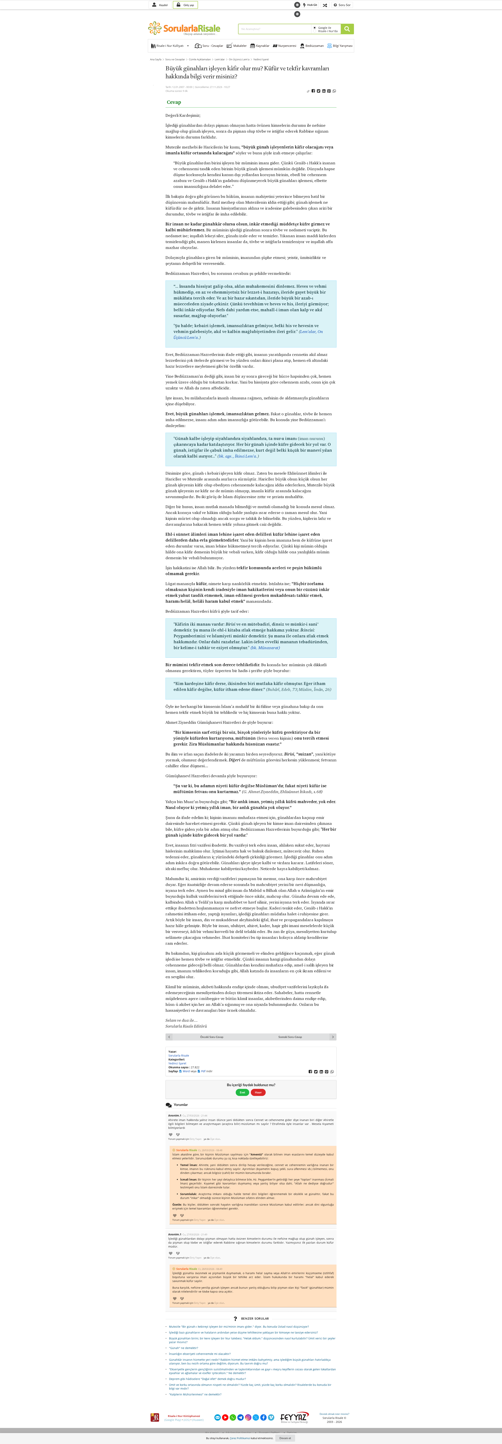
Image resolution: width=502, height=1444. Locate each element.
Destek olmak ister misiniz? (334, 1414)
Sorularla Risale (178, 1055)
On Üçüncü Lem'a (239, 59)
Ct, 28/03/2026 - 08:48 (210, 1150)
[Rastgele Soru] (325, 5)
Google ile (324, 27)
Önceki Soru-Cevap (211, 1037)
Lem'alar (220, 59)
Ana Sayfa (155, 59)
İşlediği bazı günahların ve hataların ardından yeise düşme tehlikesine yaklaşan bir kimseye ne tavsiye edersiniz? (243, 1332)
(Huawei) (198, 1420)
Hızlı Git (312, 4)
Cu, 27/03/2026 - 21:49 (195, 1234)
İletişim (292, 1433)
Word (187, 1071)
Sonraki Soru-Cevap (290, 1037)
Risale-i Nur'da (328, 31)
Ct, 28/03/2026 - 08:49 (210, 1269)
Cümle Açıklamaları (200, 59)
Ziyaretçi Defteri (269, 1433)
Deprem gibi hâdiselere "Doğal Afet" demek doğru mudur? (207, 1379)
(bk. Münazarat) (265, 647)
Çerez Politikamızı (240, 1438)
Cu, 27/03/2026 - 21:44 (195, 1115)
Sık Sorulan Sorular (238, 1433)
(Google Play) (172, 1420)
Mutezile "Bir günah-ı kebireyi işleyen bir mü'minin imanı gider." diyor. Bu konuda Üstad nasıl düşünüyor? (239, 1326)
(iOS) (187, 1420)
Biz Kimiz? (211, 1433)
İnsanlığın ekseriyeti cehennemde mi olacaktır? (200, 1354)
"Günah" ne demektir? (183, 1348)
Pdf (203, 1071)
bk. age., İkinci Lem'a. (238, 456)
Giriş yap (188, 5)
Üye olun (215, 1139)
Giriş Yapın (195, 1139)
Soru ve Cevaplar (175, 59)
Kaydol (162, 5)
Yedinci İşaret (261, 59)
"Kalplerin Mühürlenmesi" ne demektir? (195, 1394)
